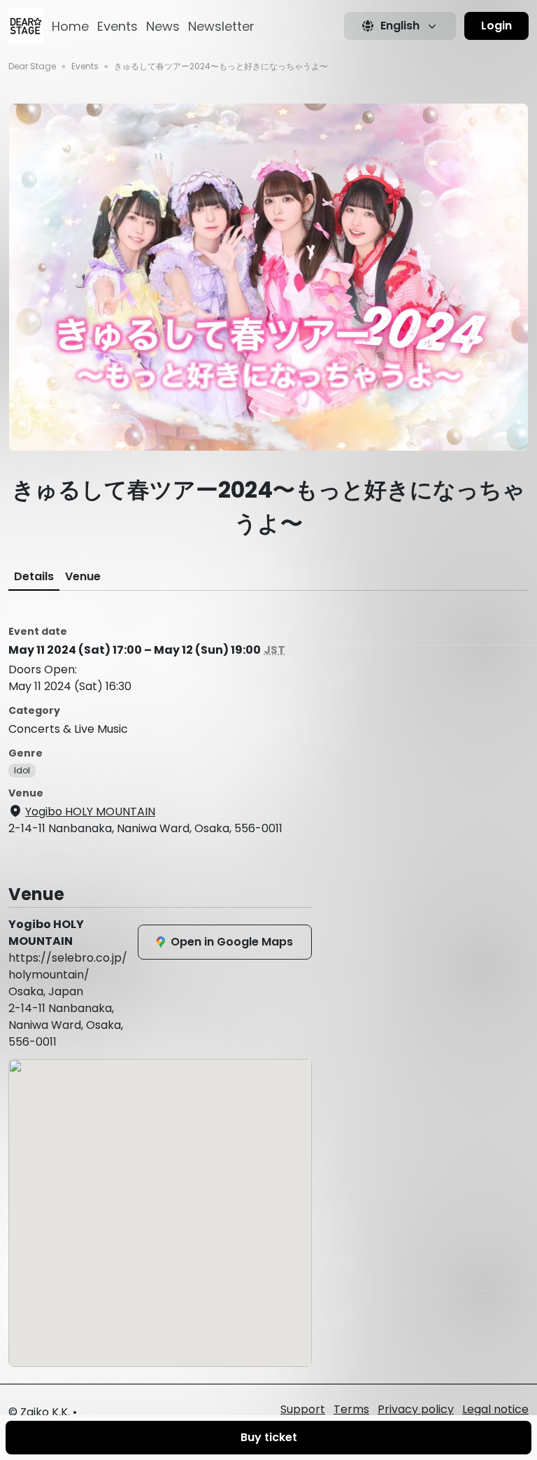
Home (70, 26)
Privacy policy (416, 1409)
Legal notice (495, 1409)
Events (117, 26)
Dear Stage (32, 66)
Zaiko (34, 1412)
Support (302, 1409)
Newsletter (221, 26)
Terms (351, 1409)
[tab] (33, 577)
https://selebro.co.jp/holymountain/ (67, 966)
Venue (83, 576)
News (163, 26)
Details (34, 576)
